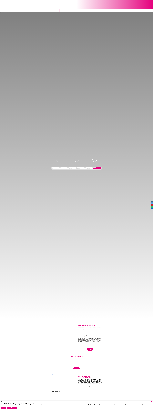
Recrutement (89, 10)
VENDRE (85, 10)
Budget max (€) (79, 168)
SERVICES (81, 10)
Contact (94, 10)
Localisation (70, 168)
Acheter (65, 10)
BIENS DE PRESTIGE (71, 10)
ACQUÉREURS (77, 10)
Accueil (62, 10)
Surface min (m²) (88, 168)
